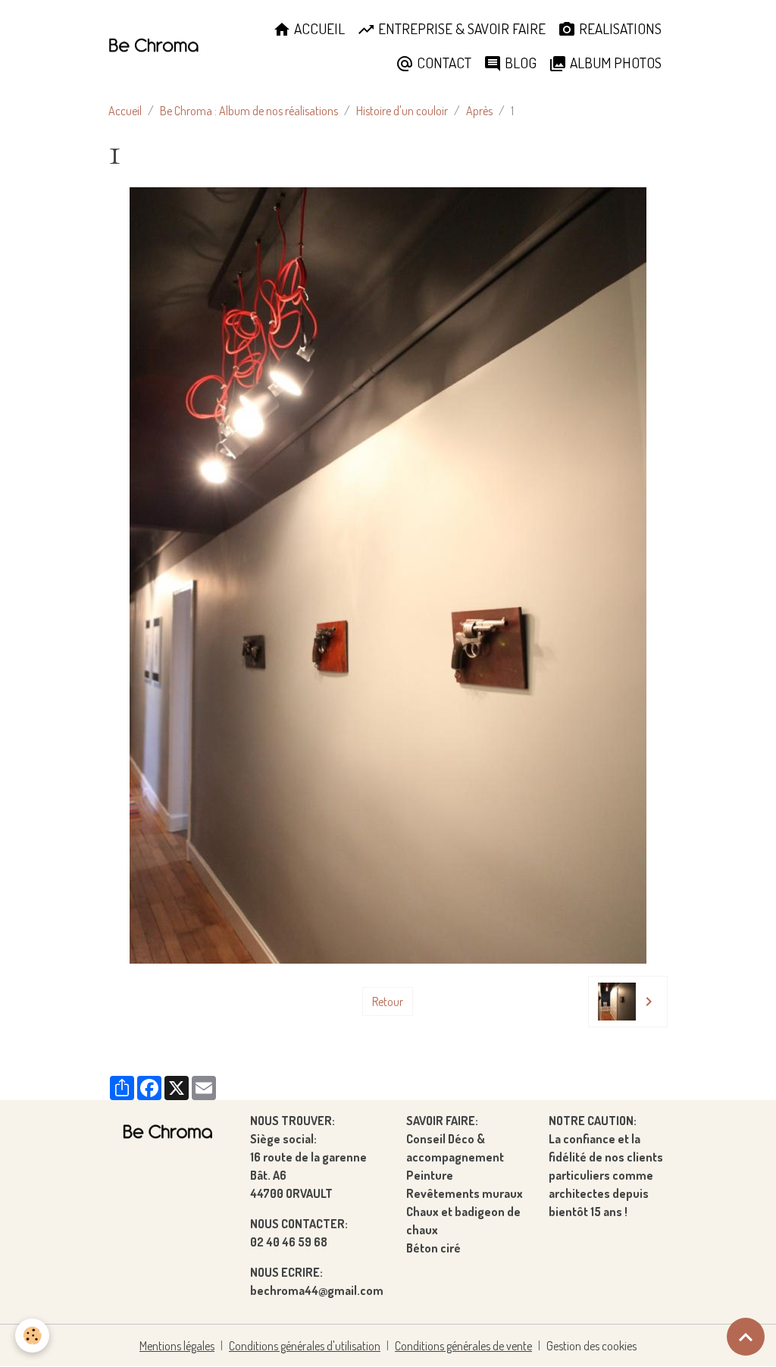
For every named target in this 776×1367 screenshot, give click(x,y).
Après (479, 110)
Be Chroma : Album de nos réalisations (249, 110)
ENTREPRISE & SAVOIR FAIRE (460, 28)
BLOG (519, 62)
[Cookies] (32, 1335)
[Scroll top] (746, 1337)
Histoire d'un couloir (402, 110)
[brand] (153, 46)
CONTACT (442, 62)
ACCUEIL (318, 28)
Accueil (125, 110)
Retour (387, 1001)
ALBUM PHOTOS (614, 62)
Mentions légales (176, 1345)
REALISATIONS (619, 28)
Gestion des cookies (591, 1345)
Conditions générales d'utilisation (304, 1345)
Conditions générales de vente (463, 1345)
